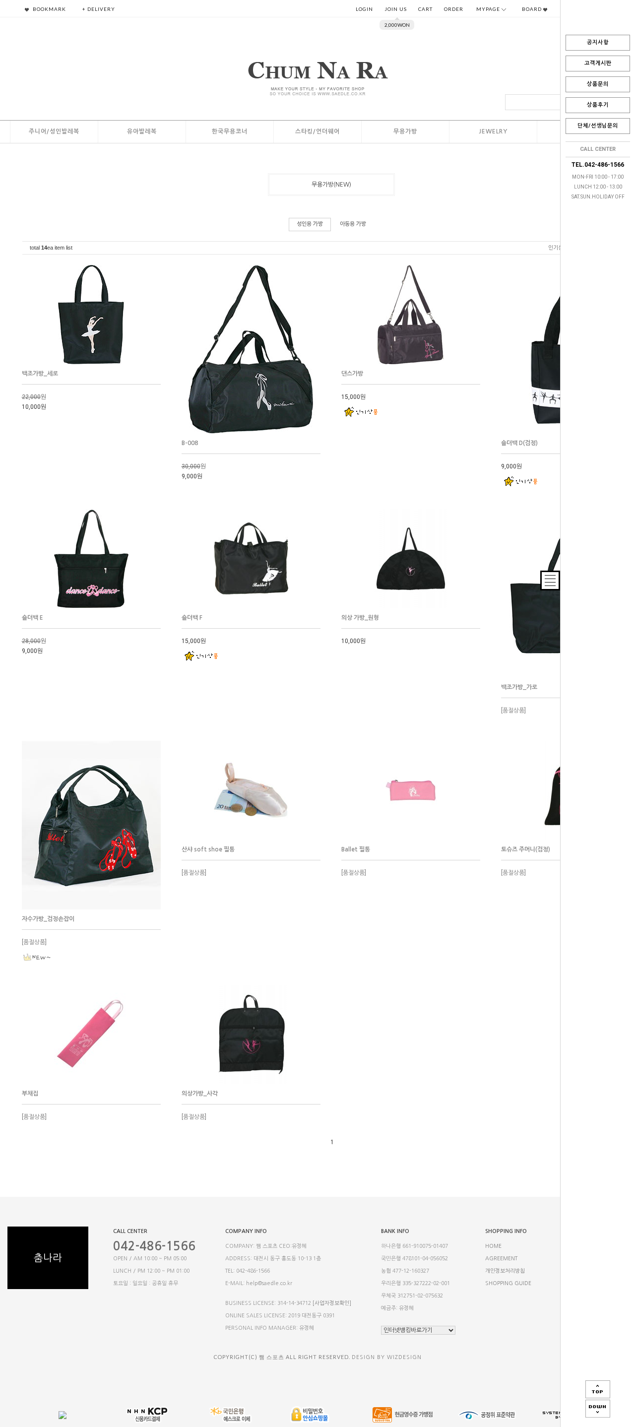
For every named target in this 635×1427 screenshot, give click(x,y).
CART (425, 9)
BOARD (532, 9)
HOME (493, 1246)
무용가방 (405, 131)
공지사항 (598, 42)
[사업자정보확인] (332, 1303)
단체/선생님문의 (597, 126)
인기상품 (558, 248)
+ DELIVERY (98, 9)
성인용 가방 (310, 224)
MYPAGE (489, 9)
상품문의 (598, 84)
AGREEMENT (501, 1258)
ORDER (453, 9)
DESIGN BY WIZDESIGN (387, 1357)
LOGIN (364, 9)
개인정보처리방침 (505, 1271)
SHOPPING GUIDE (508, 1283)
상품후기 (598, 105)
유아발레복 (142, 131)
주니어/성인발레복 (54, 131)
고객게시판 (598, 63)
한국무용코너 (230, 131)
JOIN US (395, 9)
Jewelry (493, 131)
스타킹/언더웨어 (317, 131)
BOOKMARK (48, 9)
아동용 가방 (353, 224)
